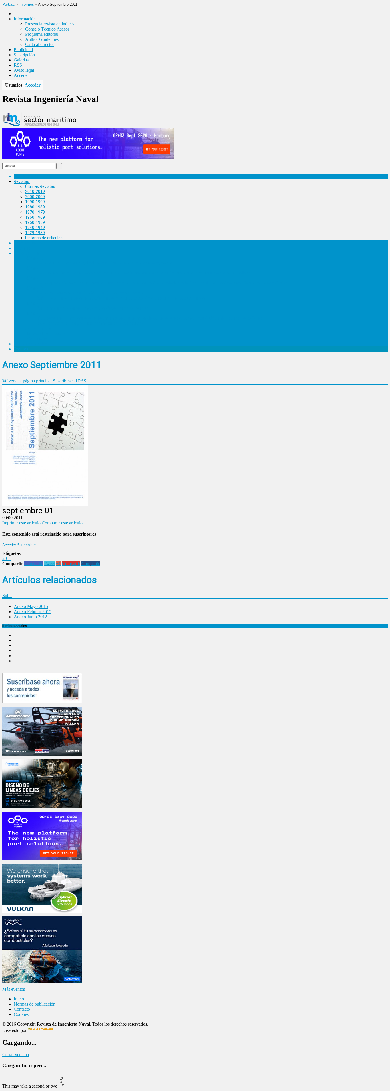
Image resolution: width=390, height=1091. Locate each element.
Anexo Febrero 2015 (32, 611)
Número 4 (34, 278)
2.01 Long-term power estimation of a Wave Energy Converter (92, 308)
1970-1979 (35, 212)
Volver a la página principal (27, 380)
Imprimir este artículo (21, 522)
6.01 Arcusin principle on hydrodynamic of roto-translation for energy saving (105, 263)
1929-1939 (35, 232)
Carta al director (39, 44)
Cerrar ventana (15, 1054)
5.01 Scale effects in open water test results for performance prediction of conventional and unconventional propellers (143, 273)
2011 (6, 558)
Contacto (22, 1009)
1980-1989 (35, 207)
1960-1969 (35, 217)
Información (36, 338)
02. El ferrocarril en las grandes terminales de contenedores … (92, 323)
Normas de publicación (45, 333)
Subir (7, 595)
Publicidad (23, 49)
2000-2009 (35, 196)
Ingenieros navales (30, 344)
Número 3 (34, 288)
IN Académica (26, 253)
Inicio (19, 998)
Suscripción (24, 54)
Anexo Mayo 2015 (31, 606)
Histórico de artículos (44, 238)
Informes (26, 4)
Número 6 (34, 258)
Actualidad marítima (32, 176)
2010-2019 (35, 191)
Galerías (21, 59)
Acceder (21, 75)
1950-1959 (35, 222)
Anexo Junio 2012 (30, 616)
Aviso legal (24, 70)
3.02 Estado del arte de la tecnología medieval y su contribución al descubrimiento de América (121, 298)
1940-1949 (35, 227)
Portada (8, 4)
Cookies (21, 1014)
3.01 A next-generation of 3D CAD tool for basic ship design (90, 293)
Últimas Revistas (40, 186)
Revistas (21, 181)
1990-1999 (35, 202)
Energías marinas (29, 243)
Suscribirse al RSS (69, 380)
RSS (18, 65)
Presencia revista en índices (49, 23)
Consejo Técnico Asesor (47, 29)
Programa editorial (41, 34)
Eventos (21, 349)
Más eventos (13, 989)
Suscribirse (26, 545)
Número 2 (34, 303)
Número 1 (34, 313)
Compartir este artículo (62, 522)
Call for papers (38, 328)
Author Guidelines (42, 39)
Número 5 (34, 268)
